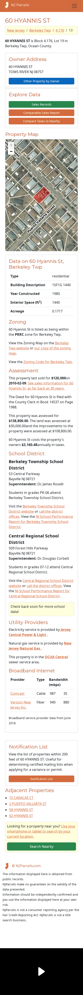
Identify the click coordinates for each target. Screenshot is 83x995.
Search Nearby (41, 846)
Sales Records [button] (42, 104)
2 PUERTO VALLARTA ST (27, 803)
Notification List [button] (41, 779)
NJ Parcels (20, 5)
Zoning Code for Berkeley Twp (47, 361)
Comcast (17, 693)
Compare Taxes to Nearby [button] (41, 121)
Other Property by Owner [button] (42, 81)
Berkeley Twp (40, 30)
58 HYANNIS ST (21, 809)
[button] (11, 145)
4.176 (60, 30)
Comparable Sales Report (41, 113)
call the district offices (44, 585)
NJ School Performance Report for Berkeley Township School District (41, 521)
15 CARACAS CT (21, 797)
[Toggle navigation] (74, 6)
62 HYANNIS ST (21, 815)
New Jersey (16, 30)
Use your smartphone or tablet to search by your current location (41, 831)
